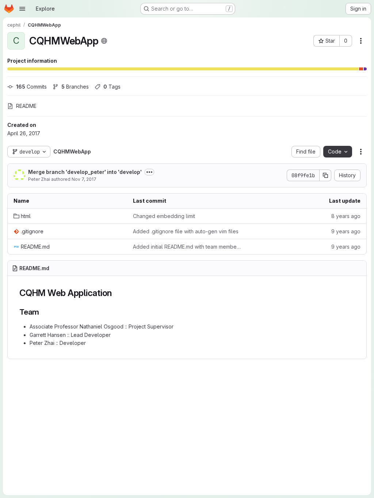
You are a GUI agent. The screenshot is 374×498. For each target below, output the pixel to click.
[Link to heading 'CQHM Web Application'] (116, 293)
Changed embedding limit (164, 216)
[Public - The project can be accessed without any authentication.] (104, 41)
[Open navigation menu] (22, 9)
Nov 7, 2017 (84, 179)
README (26, 106)
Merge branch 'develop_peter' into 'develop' (85, 172)
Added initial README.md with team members (187, 247)
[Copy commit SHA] (325, 175)
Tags (112, 86)
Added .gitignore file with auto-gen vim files (185, 231)
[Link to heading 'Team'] (43, 311)
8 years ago (345, 216)
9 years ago (345, 231)
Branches (75, 86)
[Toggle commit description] (149, 172)
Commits (31, 86)
